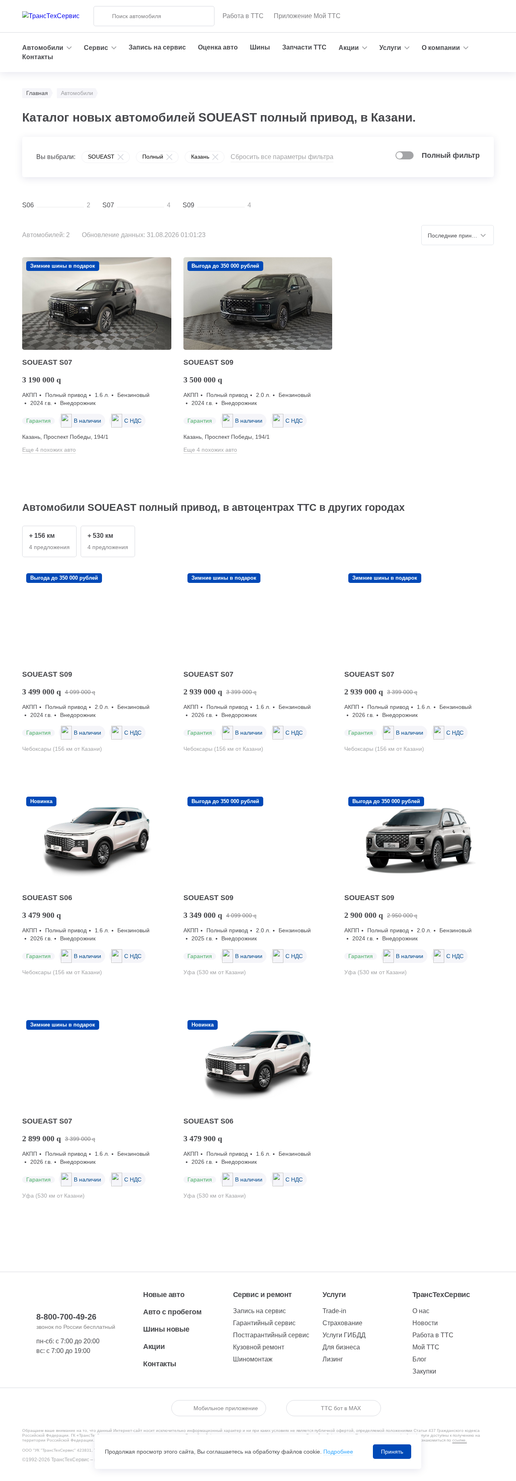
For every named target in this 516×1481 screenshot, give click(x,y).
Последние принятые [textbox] (456, 235)
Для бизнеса (341, 1347)
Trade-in (334, 1310)
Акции (153, 1347)
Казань (200, 156)
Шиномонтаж (253, 1359)
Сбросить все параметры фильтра (282, 156)
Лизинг (332, 1359)
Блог (419, 1359)
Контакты (37, 57)
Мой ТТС (425, 1347)
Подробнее (338, 1451)
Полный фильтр (451, 155)
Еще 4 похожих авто (49, 449)
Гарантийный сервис (264, 1323)
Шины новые (166, 1329)
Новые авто (163, 1295)
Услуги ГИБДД (344, 1335)
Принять (392, 1451)
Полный (152, 156)
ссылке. (459, 1440)
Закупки (424, 1371)
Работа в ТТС (243, 15)
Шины (260, 47)
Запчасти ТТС (304, 47)
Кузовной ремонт (258, 1347)
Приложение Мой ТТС (307, 15)
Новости (425, 1323)
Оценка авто (218, 47)
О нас (420, 1310)
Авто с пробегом (172, 1312)
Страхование (342, 1323)
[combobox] (457, 235)
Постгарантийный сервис (271, 1335)
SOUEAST (101, 156)
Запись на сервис (157, 47)
